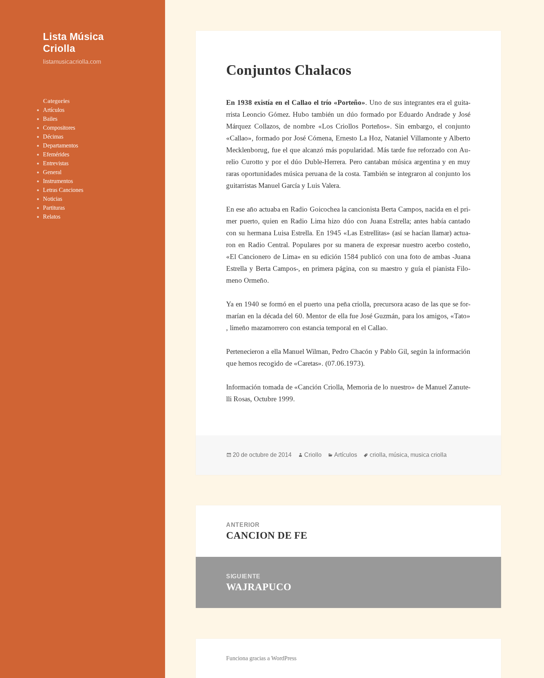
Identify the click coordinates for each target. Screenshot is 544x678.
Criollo (313, 455)
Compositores (59, 127)
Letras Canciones (63, 190)
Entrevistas (55, 163)
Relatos (51, 216)
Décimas (53, 136)
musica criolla (428, 455)
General (52, 172)
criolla (378, 455)
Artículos (53, 110)
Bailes (50, 119)
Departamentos (60, 145)
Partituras (54, 208)
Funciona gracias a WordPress (261, 658)
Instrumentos (58, 181)
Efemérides (56, 154)
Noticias (52, 199)
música (398, 455)
